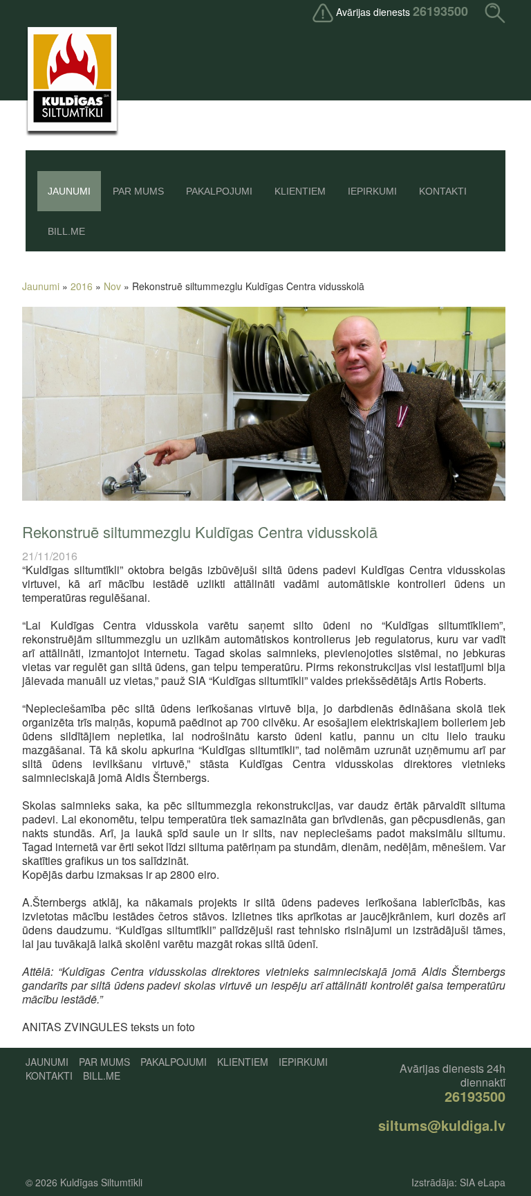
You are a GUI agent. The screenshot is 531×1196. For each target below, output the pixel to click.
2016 (82, 286)
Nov (112, 286)
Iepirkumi (372, 191)
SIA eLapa (482, 1182)
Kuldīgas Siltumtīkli (101, 1182)
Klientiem (300, 191)
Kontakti (443, 191)
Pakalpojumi (219, 191)
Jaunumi (69, 191)
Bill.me (66, 231)
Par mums (138, 191)
